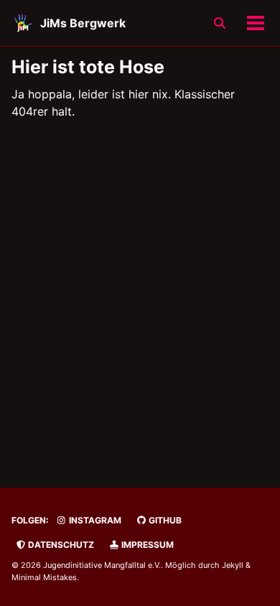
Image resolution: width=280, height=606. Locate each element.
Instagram (94, 520)
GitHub (164, 520)
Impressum (146, 544)
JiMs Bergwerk (83, 23)
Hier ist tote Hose (87, 67)
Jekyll (232, 565)
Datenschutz (60, 544)
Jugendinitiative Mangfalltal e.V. (102, 565)
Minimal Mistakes (44, 577)
